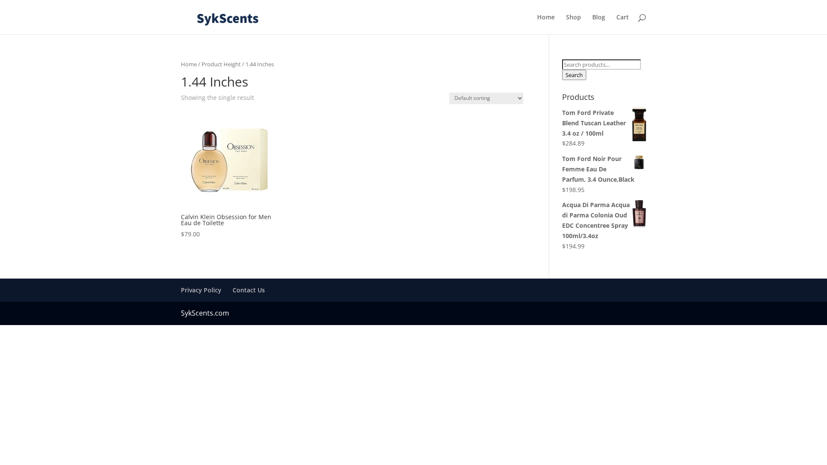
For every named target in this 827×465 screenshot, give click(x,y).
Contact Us (249, 290)
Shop (573, 17)
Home (546, 17)
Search (574, 75)
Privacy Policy (201, 290)
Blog (598, 17)
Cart (622, 17)
